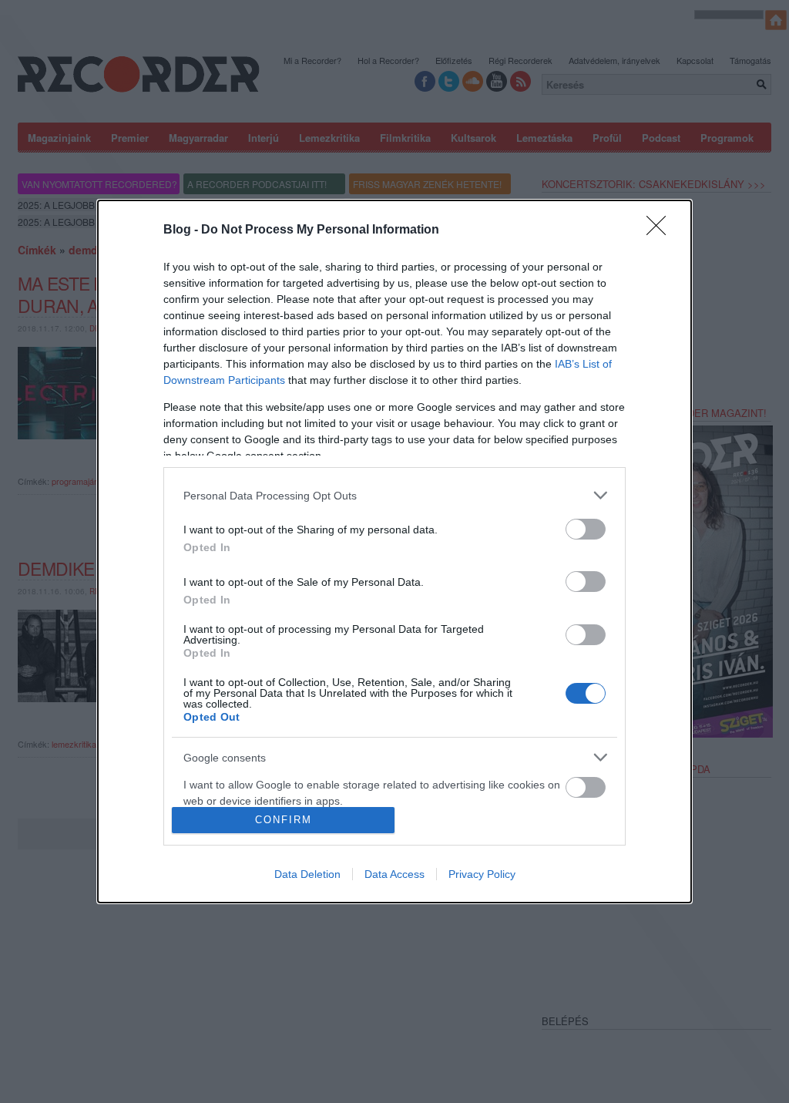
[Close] (661, 230)
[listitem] (394, 495)
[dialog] (394, 551)
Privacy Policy (481, 874)
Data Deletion (307, 874)
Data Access (394, 874)
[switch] (586, 529)
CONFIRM (283, 820)
